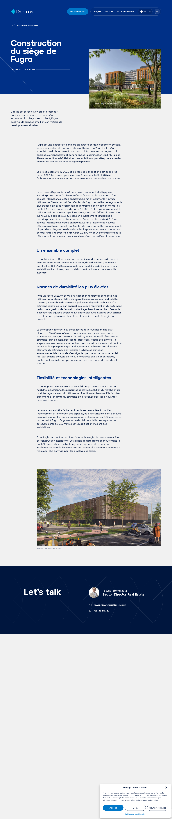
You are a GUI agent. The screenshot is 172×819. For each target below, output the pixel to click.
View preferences (157, 808)
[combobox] (145, 11)
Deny (135, 808)
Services (109, 11)
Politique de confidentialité (135, 814)
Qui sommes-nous (125, 11)
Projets (97, 11)
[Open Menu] (157, 11)
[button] (166, 787)
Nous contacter (77, 11)
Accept (113, 808)
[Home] (22, 11)
